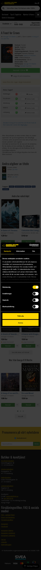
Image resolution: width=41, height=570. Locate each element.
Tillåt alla (20, 316)
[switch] (36, 293)
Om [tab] (33, 251)
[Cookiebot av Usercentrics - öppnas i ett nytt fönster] (29, 245)
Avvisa (20, 323)
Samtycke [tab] (7, 251)
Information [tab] (20, 251)
